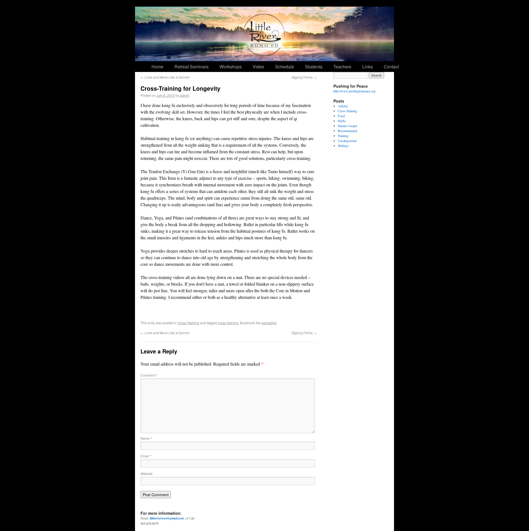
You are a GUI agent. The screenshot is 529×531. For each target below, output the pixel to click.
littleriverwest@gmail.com (167, 518)
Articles (343, 106)
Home (157, 66)
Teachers (342, 66)
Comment (149, 375)
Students (313, 66)
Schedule (284, 66)
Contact (391, 66)
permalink (268, 322)
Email (146, 456)
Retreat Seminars (191, 66)
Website (147, 473)
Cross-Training (188, 322)
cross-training (228, 322)
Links (367, 66)
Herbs (342, 121)
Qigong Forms (304, 77)
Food (341, 116)
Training (343, 135)
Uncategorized (347, 140)
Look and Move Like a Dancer (165, 77)
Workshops (231, 66)
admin (184, 95)
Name (146, 438)
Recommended (347, 130)
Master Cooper (347, 126)
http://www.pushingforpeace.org (354, 91)
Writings (343, 145)
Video (258, 66)
